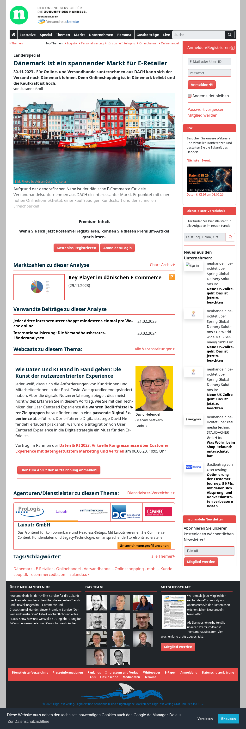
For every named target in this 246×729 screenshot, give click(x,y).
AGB (93, 677)
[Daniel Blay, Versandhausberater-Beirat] (120, 602)
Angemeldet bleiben (210, 95)
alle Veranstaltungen (154, 349)
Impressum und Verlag (122, 672)
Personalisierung (92, 43)
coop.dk (20, 574)
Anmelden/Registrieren (208, 47)
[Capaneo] (159, 512)
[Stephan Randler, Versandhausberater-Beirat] (143, 639)
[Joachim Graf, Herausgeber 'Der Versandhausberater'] (96, 620)
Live (166, 34)
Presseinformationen (68, 672)
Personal (124, 34)
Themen (63, 34)
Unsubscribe (109, 677)
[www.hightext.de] (123, 691)
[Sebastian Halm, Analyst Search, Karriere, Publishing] (143, 620)
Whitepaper (151, 672)
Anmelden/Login (117, 247)
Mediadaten (131, 677)
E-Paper (170, 672)
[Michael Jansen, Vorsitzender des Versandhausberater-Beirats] (120, 639)
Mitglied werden (202, 115)
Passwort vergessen (206, 109)
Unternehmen (101, 34)
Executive (27, 34)
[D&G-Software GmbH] (126, 512)
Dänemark (23, 568)
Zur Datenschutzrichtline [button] (28, 721)
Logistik (71, 43)
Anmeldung (188, 672)
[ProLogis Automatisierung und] (30, 512)
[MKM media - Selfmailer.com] (94, 512)
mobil (152, 568)
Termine (150, 677)
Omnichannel (148, 43)
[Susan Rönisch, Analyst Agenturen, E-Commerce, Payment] (96, 657)
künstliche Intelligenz (121, 43)
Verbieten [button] (205, 719)
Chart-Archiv (161, 264)
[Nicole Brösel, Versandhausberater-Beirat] (143, 602)
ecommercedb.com (49, 574)
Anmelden (200, 84)
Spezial (46, 34)
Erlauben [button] (228, 719)
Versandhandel (97, 568)
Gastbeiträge (147, 34)
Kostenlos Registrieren (76, 247)
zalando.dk (80, 574)
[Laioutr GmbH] (62, 512)
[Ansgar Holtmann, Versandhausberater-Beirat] (96, 639)
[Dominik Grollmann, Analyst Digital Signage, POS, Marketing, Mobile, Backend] (120, 620)
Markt (79, 34)
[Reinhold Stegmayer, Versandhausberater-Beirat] (120, 657)
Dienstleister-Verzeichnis (150, 493)
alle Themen (162, 556)
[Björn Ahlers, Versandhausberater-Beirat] (96, 602)
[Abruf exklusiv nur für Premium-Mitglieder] (172, 277)
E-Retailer (44, 568)
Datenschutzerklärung (218, 672)
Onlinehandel (169, 43)
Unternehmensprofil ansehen (144, 545)
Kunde (166, 568)
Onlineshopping (129, 568)
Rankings (94, 672)
